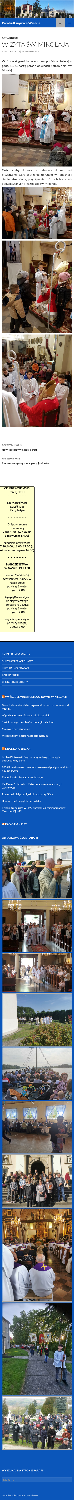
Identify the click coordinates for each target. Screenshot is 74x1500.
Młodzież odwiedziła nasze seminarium (25, 735)
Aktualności (10, 37)
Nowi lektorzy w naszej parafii (20, 447)
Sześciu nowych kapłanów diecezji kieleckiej (28, 722)
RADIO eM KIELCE (16, 824)
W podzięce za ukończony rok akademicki (26, 715)
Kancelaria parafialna (16, 654)
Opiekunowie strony (15, 681)
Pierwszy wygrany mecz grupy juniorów (25, 461)
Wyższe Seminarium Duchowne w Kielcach (36, 696)
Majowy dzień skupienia (16, 728)
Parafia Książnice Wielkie (21, 23)
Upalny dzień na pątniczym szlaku (21, 801)
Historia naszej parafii (16, 668)
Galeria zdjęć (10, 675)
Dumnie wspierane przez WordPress (20, 1495)
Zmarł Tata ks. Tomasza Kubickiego (22, 777)
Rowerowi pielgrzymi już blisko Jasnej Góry (27, 794)
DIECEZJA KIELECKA (17, 748)
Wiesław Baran (30, 51)
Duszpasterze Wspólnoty (17, 661)
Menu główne (69, 22)
